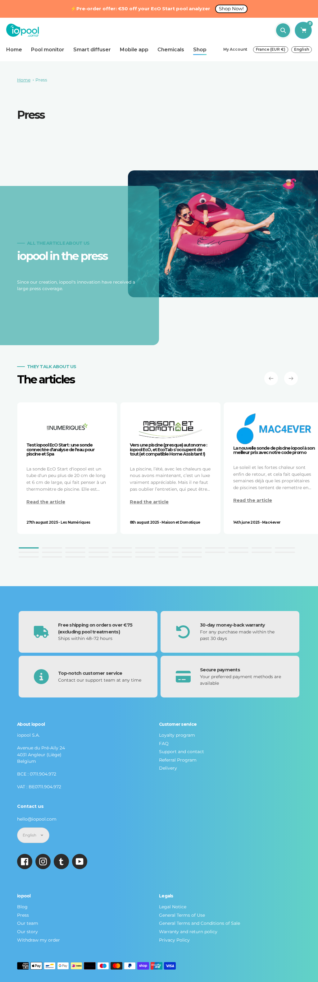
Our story (27, 931)
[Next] (291, 378)
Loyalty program (177, 735)
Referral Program (178, 760)
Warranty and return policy (188, 931)
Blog (22, 907)
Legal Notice (172, 907)
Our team (27, 923)
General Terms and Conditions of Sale (199, 923)
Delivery (168, 768)
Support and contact (181, 751)
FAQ (164, 743)
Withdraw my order (38, 940)
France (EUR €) (270, 49)
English (301, 49)
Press (41, 80)
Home (23, 80)
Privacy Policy (174, 940)
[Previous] (271, 378)
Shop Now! (231, 9)
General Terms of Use (182, 915)
